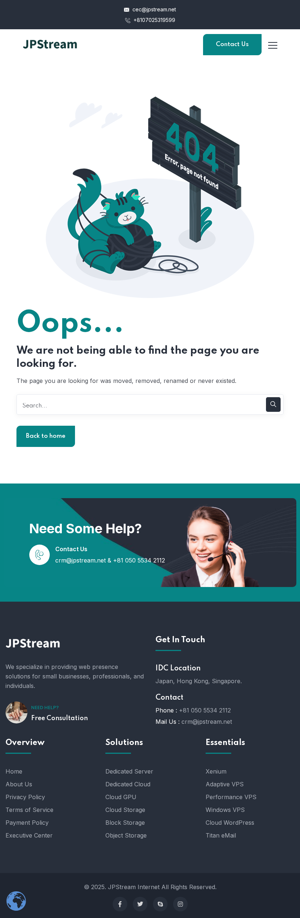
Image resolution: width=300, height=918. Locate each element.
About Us (18, 784)
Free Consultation (59, 718)
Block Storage (125, 822)
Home (13, 771)
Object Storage (126, 835)
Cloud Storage (125, 809)
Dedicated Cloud (127, 784)
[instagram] (180, 904)
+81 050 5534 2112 (139, 560)
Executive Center (29, 835)
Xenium (216, 771)
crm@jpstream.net (80, 560)
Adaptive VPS (225, 784)
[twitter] (140, 904)
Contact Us (232, 44)
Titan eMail (221, 835)
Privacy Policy (25, 797)
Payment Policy (27, 822)
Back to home (45, 436)
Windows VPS (225, 809)
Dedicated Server (129, 771)
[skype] (160, 904)
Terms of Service (29, 809)
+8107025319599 (153, 20)
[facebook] (120, 904)
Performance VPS (231, 797)
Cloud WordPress (230, 822)
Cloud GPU (120, 797)
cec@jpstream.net (154, 9)
